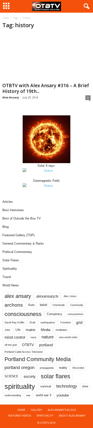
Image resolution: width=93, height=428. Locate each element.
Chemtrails (58, 305)
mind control (15, 337)
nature (47, 337)
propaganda (47, 367)
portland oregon (20, 367)
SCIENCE (11, 376)
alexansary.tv (47, 296)
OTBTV (28, 345)
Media (45, 330)
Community (76, 305)
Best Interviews (13, 210)
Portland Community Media (38, 359)
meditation (61, 329)
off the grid (11, 344)
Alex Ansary (10, 97)
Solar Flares (10, 260)
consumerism (75, 314)
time (85, 386)
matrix (31, 330)
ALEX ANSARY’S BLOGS (62, 410)
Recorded (78, 367)
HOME (21, 410)
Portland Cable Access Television (24, 351)
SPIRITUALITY (44, 415)
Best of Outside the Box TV (21, 218)
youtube (63, 395)
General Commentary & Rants (23, 243)
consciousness (23, 314)
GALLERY (36, 410)
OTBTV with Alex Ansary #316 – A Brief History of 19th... (45, 88)
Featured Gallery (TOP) (18, 235)
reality (63, 367)
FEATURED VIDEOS (19, 415)
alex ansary (18, 296)
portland (46, 345)
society (30, 376)
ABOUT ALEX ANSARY (72, 415)
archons (14, 305)
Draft (32, 322)
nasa (33, 337)
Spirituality (9, 268)
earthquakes (48, 322)
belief (43, 305)
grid (79, 322)
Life (18, 330)
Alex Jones (70, 296)
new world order (68, 337)
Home (5, 18)
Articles (7, 201)
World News (10, 285)
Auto (31, 305)
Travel (6, 277)
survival (45, 386)
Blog (5, 227)
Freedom (65, 322)
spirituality (20, 386)
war (28, 395)
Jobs (7, 329)
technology (66, 386)
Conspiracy (54, 314)
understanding (13, 395)
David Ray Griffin (14, 322)
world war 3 (43, 395)
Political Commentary (17, 252)
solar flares (55, 376)
